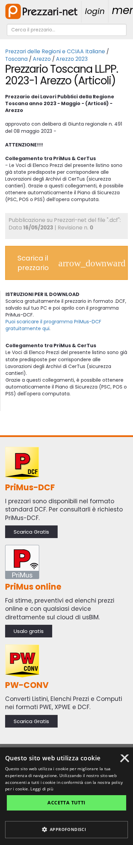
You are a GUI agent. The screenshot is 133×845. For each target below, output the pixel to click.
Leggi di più (41, 789)
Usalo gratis (29, 631)
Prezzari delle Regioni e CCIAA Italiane (55, 51)
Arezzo (42, 58)
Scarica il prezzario (33, 262)
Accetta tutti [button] (66, 802)
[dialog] (66, 796)
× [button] (125, 761)
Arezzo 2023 (72, 58)
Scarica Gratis (31, 531)
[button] (66, 829)
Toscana (16, 58)
